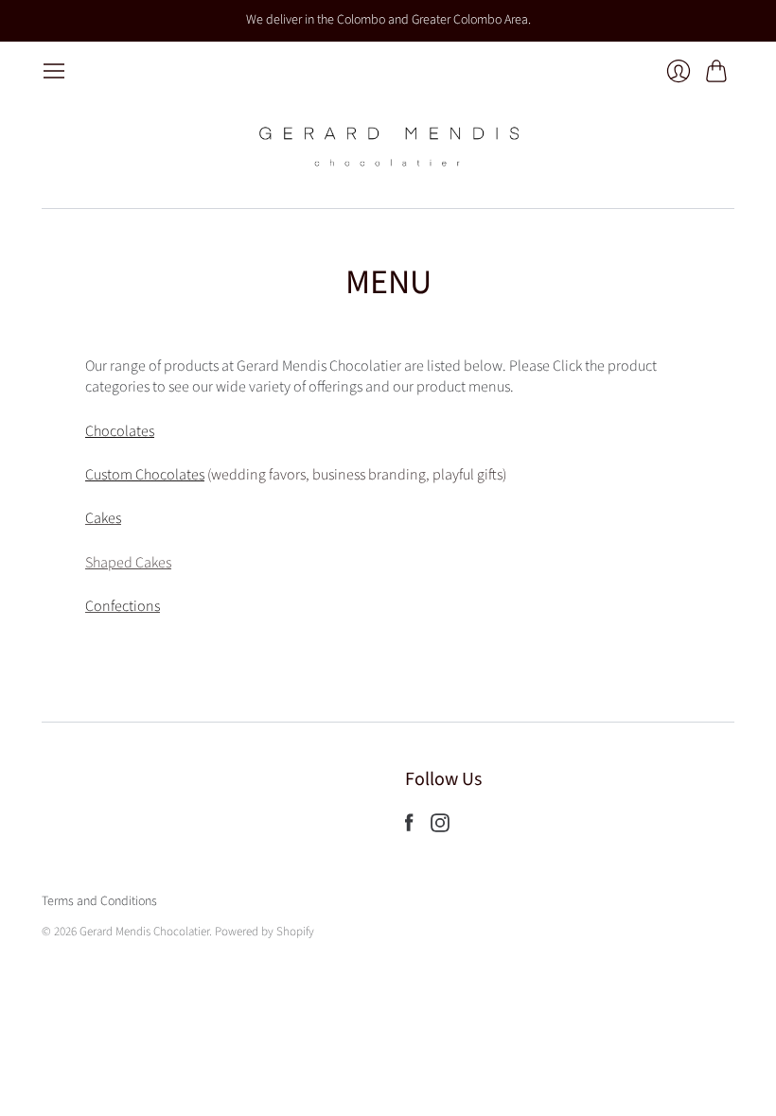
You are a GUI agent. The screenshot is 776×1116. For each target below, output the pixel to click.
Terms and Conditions (99, 901)
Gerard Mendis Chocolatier (144, 931)
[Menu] (54, 71)
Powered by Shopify (264, 931)
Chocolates (119, 431)
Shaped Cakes (128, 562)
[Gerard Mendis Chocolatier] (388, 145)
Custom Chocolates (144, 474)
